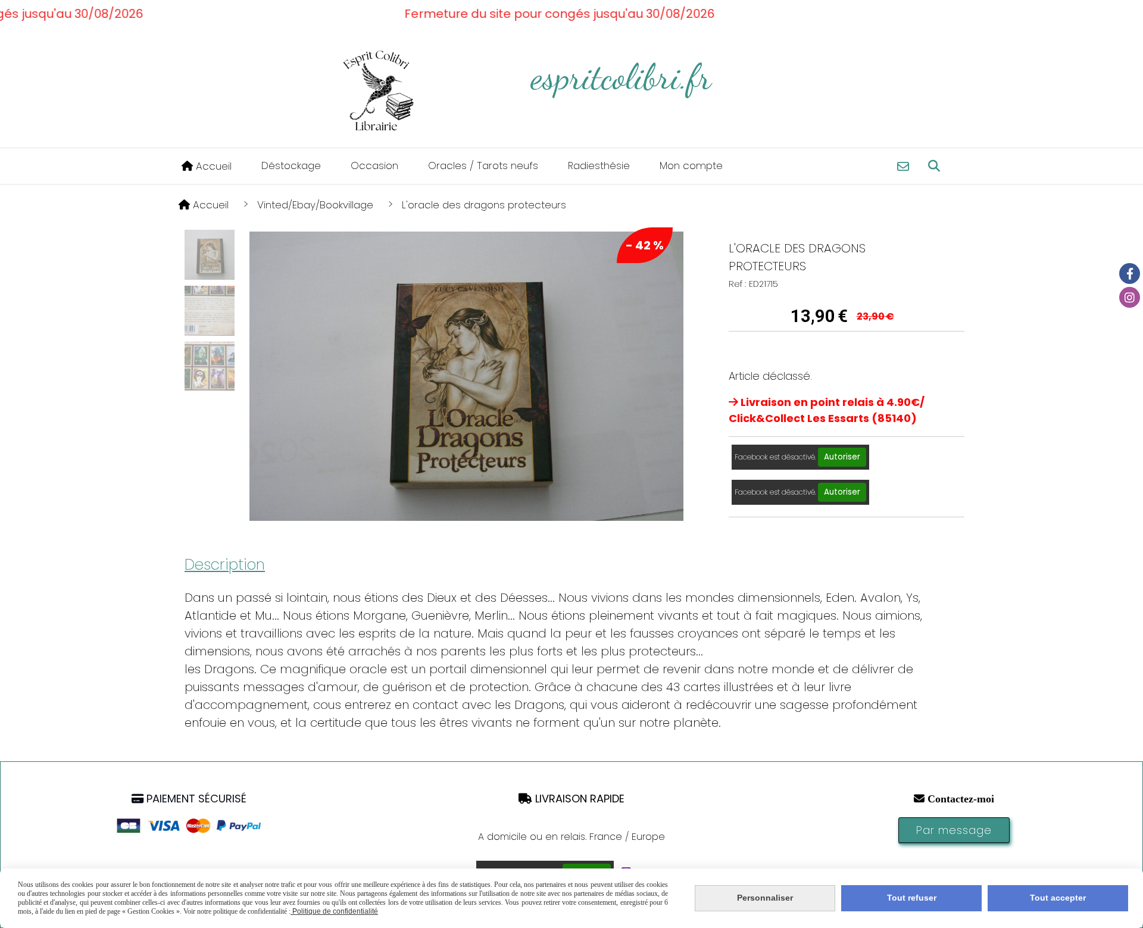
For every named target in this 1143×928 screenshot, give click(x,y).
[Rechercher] (934, 166)
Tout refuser (911, 897)
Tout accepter (1058, 897)
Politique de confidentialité (334, 911)
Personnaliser (765, 897)
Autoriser (842, 457)
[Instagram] (1129, 297)
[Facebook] (1129, 273)
